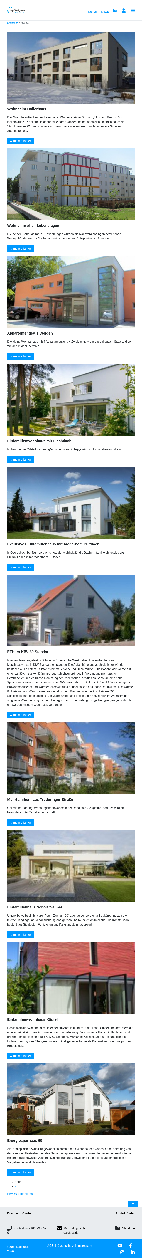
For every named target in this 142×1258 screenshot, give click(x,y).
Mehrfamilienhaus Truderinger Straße (40, 799)
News (105, 11)
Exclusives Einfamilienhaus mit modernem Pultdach (53, 544)
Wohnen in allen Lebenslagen (33, 226)
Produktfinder (125, 1213)
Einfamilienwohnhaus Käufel (32, 1019)
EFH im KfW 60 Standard (29, 652)
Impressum (84, 1245)
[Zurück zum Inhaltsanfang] (133, 1205)
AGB (50, 1245)
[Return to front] (22, 10)
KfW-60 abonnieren (20, 1193)
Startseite (12, 22)
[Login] (123, 11)
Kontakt (93, 11)
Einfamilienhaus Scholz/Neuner (34, 907)
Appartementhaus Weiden (30, 333)
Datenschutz (65, 1245)
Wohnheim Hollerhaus (26, 109)
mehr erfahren (22, 141)
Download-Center (19, 1213)
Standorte (128, 1228)
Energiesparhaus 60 (24, 1140)
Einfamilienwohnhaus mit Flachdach (39, 441)
